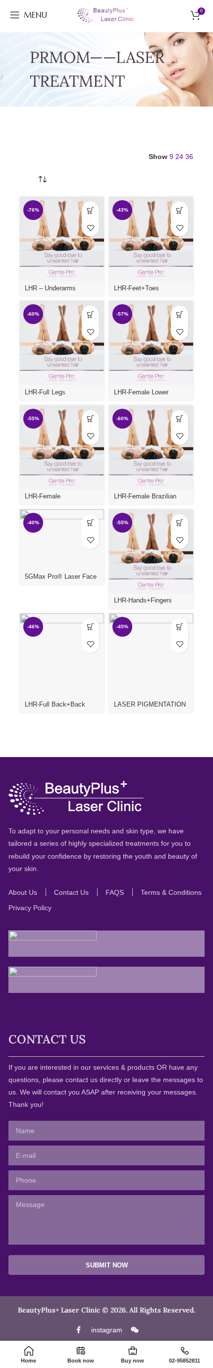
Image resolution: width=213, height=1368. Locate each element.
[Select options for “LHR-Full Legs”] (90, 314)
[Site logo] (106, 14)
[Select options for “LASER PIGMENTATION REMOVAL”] (179, 627)
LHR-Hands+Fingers (143, 600)
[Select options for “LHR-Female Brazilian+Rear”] (90, 419)
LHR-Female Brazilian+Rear (46, 500)
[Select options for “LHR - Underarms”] (90, 210)
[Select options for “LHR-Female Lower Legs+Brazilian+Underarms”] (179, 314)
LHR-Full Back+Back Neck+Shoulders (55, 708)
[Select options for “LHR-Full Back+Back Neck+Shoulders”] (90, 627)
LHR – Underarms (50, 288)
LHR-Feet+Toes (136, 288)
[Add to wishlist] (90, 227)
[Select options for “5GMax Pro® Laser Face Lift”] (90, 523)
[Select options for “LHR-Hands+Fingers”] (179, 523)
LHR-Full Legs (45, 392)
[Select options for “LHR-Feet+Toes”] (179, 210)
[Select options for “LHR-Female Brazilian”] (179, 419)
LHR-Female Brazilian (145, 496)
